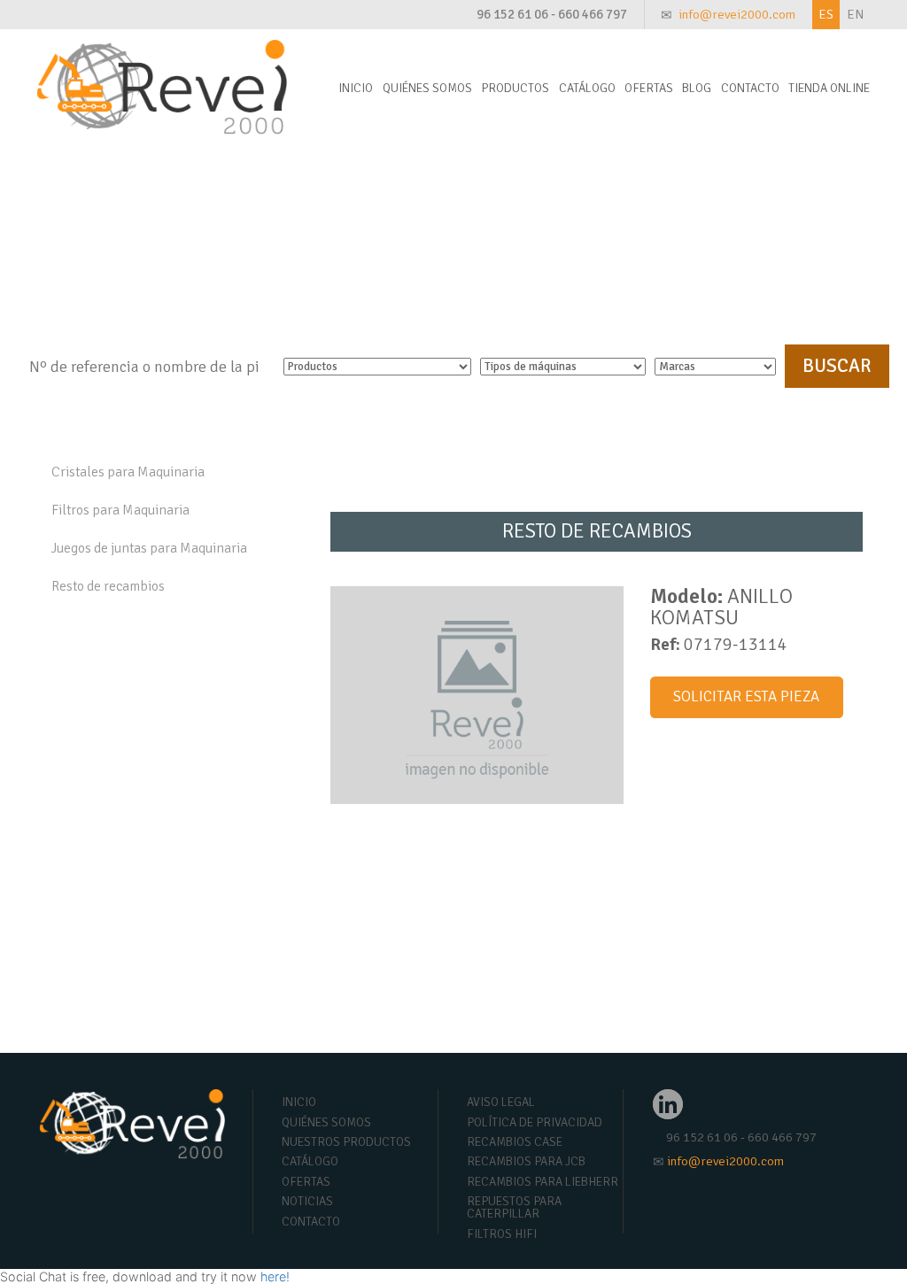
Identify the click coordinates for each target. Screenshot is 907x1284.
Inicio (355, 88)
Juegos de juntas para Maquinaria (149, 548)
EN (855, 14)
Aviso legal (501, 1102)
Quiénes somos (427, 88)
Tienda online (829, 88)
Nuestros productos (346, 1141)
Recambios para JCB (526, 1161)
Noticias (307, 1201)
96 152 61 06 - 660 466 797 (552, 14)
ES (825, 14)
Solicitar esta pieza (746, 696)
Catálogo (587, 88)
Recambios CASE (514, 1141)
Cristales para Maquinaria (128, 472)
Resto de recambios (108, 586)
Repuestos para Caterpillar (514, 1207)
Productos (515, 88)
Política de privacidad (534, 1122)
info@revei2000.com (736, 14)
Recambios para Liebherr (542, 1181)
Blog (696, 88)
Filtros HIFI (502, 1233)
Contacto (750, 88)
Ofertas (648, 88)
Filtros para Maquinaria (120, 510)
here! (275, 1276)
